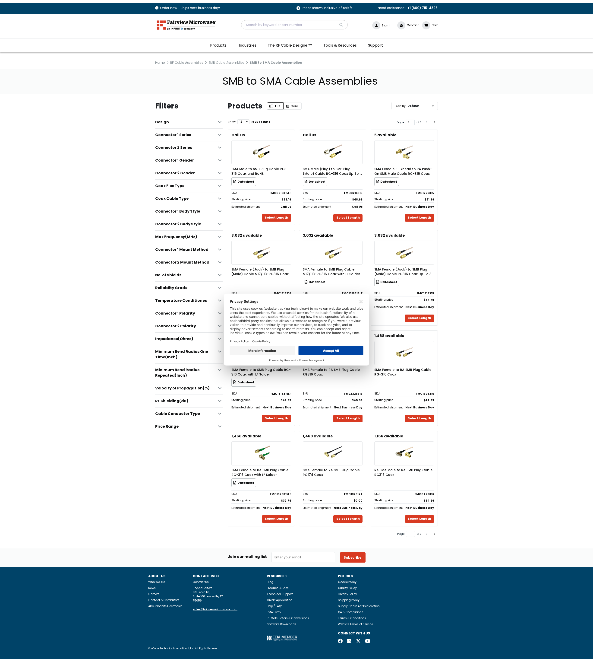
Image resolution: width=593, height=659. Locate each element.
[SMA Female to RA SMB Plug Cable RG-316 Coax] (404, 346)
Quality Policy (347, 588)
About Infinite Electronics (165, 606)
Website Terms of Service (355, 624)
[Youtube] (367, 641)
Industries (247, 45)
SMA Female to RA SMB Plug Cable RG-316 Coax (402, 372)
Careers (153, 594)
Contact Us (201, 582)
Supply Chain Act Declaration (359, 606)
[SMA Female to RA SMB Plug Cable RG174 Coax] (333, 446)
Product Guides (278, 588)
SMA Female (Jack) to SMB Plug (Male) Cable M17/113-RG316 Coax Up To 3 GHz (260, 271)
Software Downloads (281, 624)
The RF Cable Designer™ (290, 45)
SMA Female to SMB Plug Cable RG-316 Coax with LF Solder (261, 372)
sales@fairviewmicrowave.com (215, 609)
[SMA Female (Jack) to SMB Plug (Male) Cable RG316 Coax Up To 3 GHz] (404, 245)
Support (375, 45)
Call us (238, 135)
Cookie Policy (347, 582)
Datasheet (245, 182)
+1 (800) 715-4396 (422, 8)
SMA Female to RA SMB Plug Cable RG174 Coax (331, 472)
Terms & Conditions (352, 618)
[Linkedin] (349, 641)
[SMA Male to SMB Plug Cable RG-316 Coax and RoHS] (261, 145)
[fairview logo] (186, 24)
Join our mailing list (247, 556)
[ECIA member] (282, 637)
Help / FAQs (275, 606)
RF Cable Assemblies (186, 62)
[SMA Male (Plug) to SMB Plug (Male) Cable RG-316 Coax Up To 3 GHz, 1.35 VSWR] (333, 145)
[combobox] (294, 24)
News (152, 588)
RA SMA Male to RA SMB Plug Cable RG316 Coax (403, 472)
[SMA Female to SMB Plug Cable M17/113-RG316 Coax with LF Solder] (333, 245)
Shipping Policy (349, 600)
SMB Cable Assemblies (226, 62)
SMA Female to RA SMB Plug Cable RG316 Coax (331, 372)
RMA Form (274, 612)
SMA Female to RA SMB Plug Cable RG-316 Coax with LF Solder (259, 472)
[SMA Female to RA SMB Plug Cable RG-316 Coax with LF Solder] (261, 446)
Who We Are (156, 582)
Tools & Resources (340, 45)
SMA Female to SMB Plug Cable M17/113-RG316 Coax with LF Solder (331, 271)
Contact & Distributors (163, 600)
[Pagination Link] (426, 122)
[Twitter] (358, 641)
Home (160, 62)
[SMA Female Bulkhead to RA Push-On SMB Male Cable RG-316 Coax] (404, 145)
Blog (270, 582)
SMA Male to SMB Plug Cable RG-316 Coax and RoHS (259, 171)
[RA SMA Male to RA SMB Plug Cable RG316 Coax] (404, 446)
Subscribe (353, 557)
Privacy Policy (347, 594)
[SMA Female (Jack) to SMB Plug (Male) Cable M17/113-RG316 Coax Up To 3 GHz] (261, 245)
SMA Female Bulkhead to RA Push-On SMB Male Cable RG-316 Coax (403, 171)
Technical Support (280, 594)
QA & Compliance (350, 612)
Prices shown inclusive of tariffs (327, 8)
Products (218, 45)
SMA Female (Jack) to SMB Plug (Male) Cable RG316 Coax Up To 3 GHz (403, 271)
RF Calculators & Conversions (288, 618)
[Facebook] (340, 641)
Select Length (276, 217)
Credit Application (279, 600)
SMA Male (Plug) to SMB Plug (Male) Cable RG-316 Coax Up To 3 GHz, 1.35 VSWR (332, 171)
